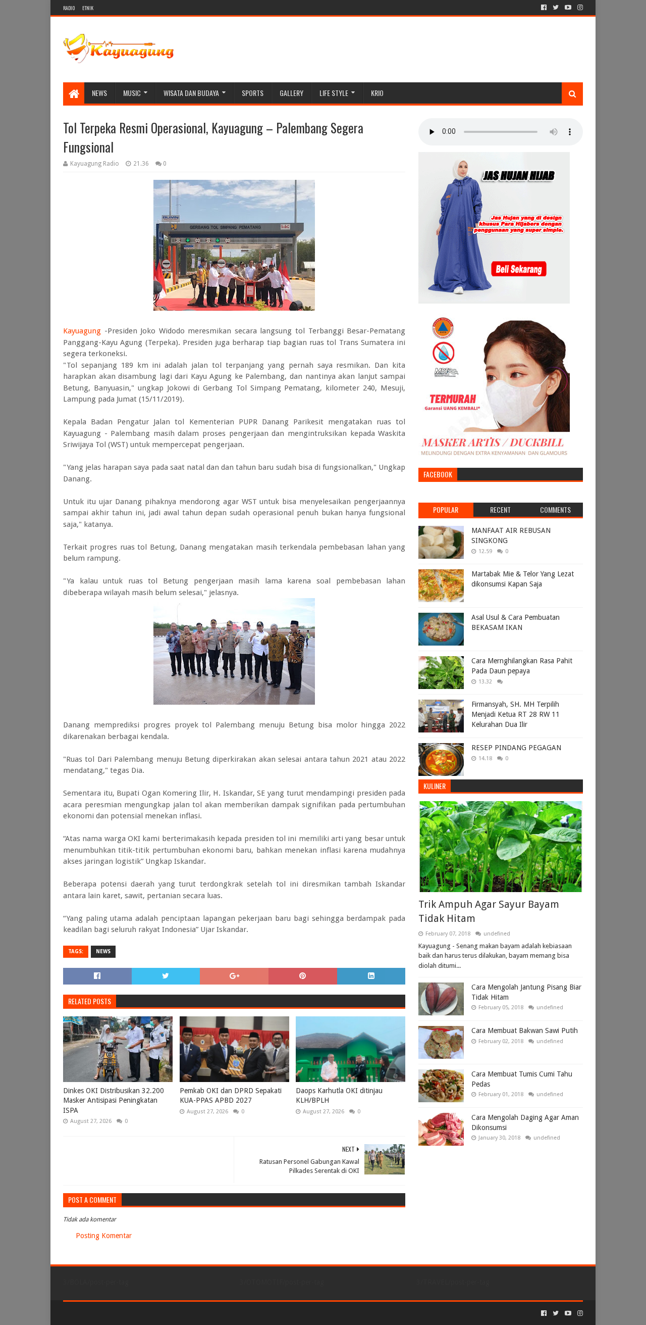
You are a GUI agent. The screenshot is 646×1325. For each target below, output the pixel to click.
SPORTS (252, 92)
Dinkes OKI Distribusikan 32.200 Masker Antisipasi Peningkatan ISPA (113, 1100)
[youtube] (568, 7)
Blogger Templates (177, 1313)
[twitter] (556, 7)
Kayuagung (82, 330)
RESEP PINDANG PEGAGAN (516, 748)
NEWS (99, 92)
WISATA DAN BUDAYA (191, 92)
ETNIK (87, 8)
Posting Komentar (104, 1236)
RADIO (69, 8)
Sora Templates (119, 1313)
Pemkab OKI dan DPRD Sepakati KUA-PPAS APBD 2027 (231, 1096)
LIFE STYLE (333, 92)
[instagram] (579, 7)
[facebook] (544, 7)
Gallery (291, 92)
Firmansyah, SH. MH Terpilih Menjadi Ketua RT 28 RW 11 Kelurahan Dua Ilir (515, 714)
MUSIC (132, 92)
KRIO (377, 92)
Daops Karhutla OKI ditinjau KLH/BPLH (339, 1096)
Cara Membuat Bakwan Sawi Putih (524, 1030)
